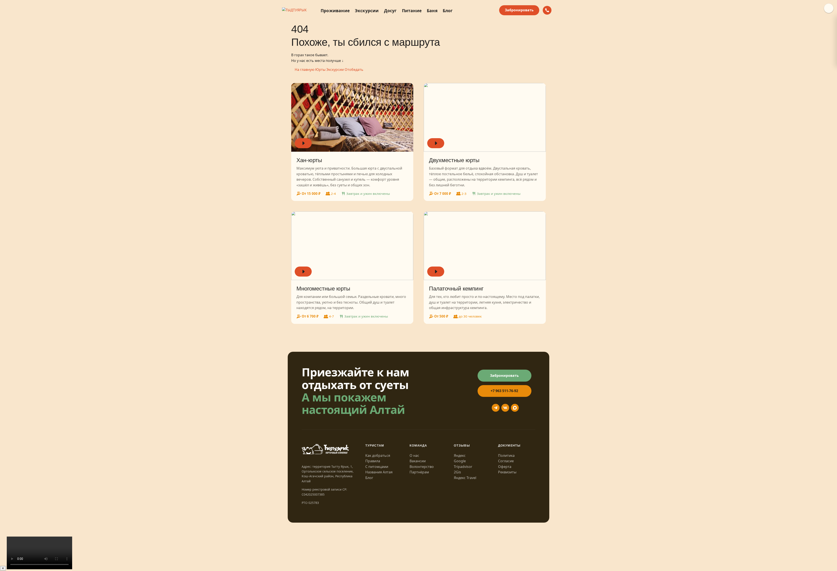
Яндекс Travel (465, 477)
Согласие (506, 461)
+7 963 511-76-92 (504, 390)
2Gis (457, 472)
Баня (432, 11)
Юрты (320, 69)
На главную (304, 69)
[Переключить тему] (829, 8)
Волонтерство (422, 466)
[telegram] (496, 408)
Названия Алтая (379, 472)
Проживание (335, 11)
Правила (372, 461)
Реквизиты (507, 472)
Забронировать (519, 10)
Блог (448, 11)
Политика (506, 455)
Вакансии (418, 461)
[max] (515, 408)
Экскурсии (367, 11)
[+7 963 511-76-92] (547, 10)
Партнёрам (419, 472)
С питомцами (376, 466)
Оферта (504, 466)
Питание (412, 11)
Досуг (390, 11)
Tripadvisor (463, 466)
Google (460, 461)
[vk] (505, 408)
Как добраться (377, 455)
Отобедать (354, 69)
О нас (414, 455)
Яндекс (460, 455)
